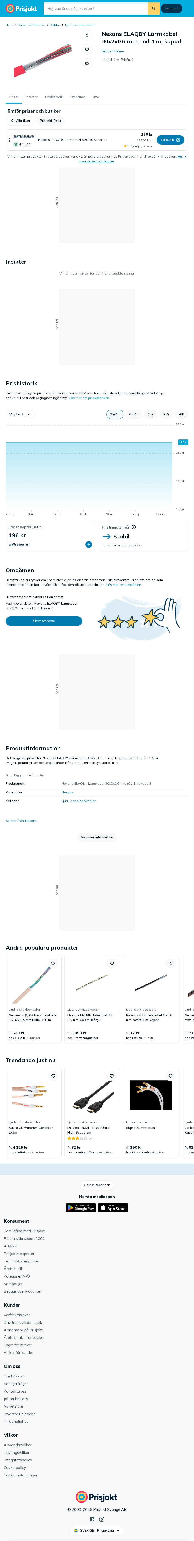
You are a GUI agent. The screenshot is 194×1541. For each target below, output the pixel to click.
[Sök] (154, 8)
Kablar (55, 25)
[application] (97, 470)
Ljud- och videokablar (80, 25)
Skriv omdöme (113, 51)
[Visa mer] (9, 139)
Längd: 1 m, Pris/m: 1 (118, 59)
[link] (34, 999)
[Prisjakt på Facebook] (92, 1518)
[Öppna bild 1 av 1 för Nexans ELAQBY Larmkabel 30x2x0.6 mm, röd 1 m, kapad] (44, 59)
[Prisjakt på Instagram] (102, 1518)
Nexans (67, 792)
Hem (9, 25)
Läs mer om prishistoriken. (89, 398)
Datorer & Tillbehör (31, 25)
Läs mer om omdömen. (124, 584)
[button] (87, 35)
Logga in (172, 8)
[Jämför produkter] (87, 63)
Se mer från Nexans (21, 821)
